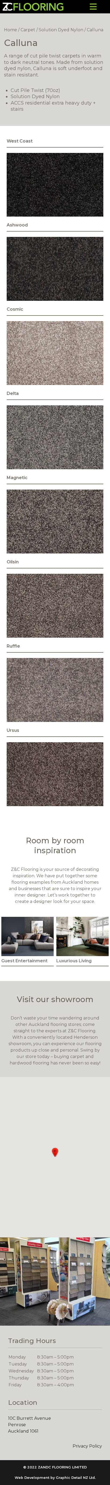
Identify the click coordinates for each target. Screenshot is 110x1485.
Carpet (28, 29)
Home (10, 29)
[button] (55, 1152)
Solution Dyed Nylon (61, 29)
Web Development (32, 1478)
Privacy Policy (87, 1446)
